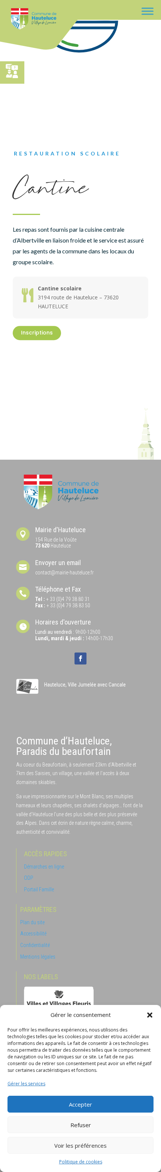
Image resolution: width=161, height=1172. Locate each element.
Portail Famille (39, 889)
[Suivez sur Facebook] (80, 658)
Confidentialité (35, 945)
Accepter (80, 1104)
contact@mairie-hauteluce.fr (64, 573)
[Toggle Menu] (148, 11)
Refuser (80, 1125)
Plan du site (32, 922)
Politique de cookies (80, 1162)
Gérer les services (26, 1083)
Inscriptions (37, 332)
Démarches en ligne (44, 867)
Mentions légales (37, 957)
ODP (28, 878)
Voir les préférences (80, 1145)
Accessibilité (33, 934)
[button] (150, 1015)
